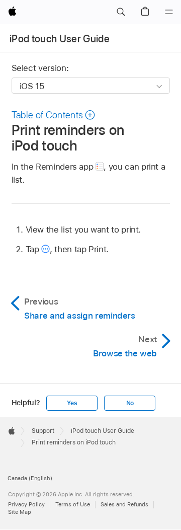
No (130, 403)
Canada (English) (30, 478)
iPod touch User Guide (60, 39)
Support (43, 430)
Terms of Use (72, 504)
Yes (72, 403)
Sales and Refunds (124, 504)
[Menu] (169, 12)
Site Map (19, 511)
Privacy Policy (26, 504)
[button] (121, 12)
